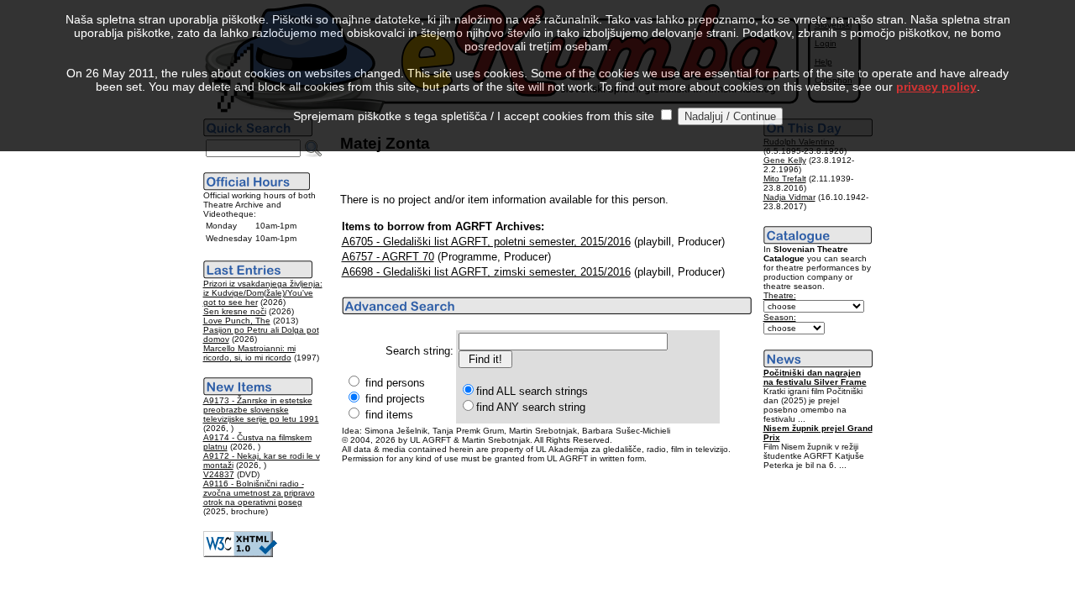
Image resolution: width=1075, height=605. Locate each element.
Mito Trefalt (784, 178)
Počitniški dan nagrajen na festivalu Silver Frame (815, 377)
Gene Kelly (784, 160)
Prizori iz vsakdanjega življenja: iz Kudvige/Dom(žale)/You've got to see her (262, 293)
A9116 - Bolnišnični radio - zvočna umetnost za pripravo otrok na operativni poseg (259, 493)
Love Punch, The (236, 320)
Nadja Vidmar (789, 197)
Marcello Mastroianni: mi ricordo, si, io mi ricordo (249, 353)
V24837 (218, 474)
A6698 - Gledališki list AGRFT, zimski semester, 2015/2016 (486, 272)
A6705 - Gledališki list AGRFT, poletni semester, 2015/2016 (486, 241)
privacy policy (936, 86)
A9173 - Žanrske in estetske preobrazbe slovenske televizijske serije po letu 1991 (261, 410)
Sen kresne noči (234, 311)
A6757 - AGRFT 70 (388, 256)
